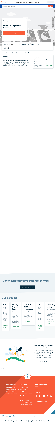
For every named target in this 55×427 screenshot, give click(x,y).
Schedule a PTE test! (5, 327)
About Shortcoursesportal (12, 389)
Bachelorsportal (24, 387)
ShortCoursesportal (25, 396)
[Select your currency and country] (36, 388)
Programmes (19, 2)
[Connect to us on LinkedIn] (40, 396)
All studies (6, 52)
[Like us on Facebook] (36, 396)
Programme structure (10, 80)
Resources (36, 2)
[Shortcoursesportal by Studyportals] (5, 2)
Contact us (8, 398)
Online (17, 52)
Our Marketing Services (11, 393)
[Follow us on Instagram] (51, 396)
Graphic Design (12, 52)
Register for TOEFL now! (40, 326)
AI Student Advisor (10, 391)
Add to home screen (42, 401)
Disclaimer (50, 416)
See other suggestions (27, 287)
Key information (12, 74)
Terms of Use (25, 416)
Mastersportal (23, 389)
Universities (25, 2)
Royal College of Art (7, 24)
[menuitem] (18, 2)
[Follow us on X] (47, 396)
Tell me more (43, 361)
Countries (31, 2)
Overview (13, 77)
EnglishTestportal (24, 400)
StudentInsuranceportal (26, 402)
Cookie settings (32, 416)
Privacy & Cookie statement (41, 416)
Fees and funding (11, 87)
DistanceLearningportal (26, 393)
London (40, 59)
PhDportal (22, 391)
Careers (8, 396)
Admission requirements (9, 83)
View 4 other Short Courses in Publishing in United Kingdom (34, 184)
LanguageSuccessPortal (26, 404)
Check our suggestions (14, 33)
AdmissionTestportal (25, 398)
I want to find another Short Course (36, 104)
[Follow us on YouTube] (44, 396)
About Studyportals (10, 387)
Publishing (22, 181)
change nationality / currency (26, 247)
